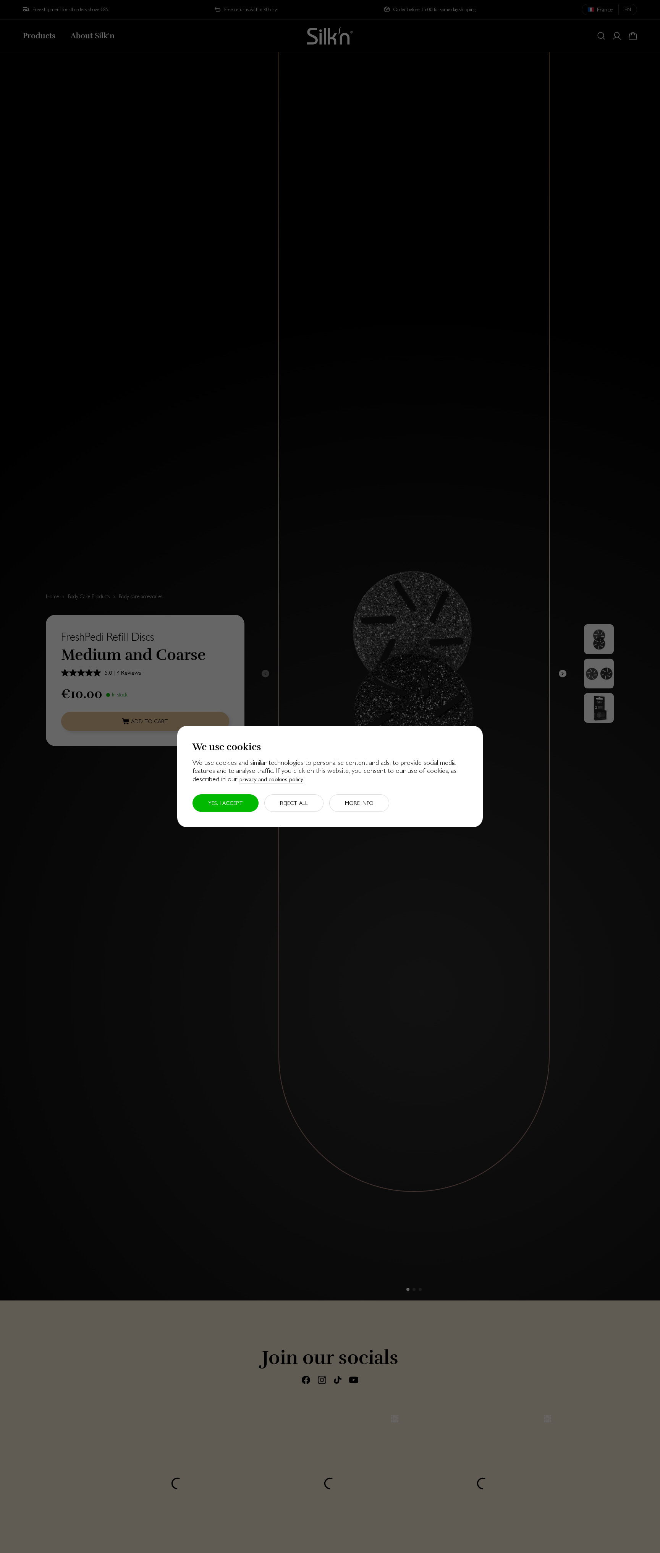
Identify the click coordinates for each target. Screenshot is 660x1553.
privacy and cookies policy (271, 779)
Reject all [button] (294, 803)
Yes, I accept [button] (225, 803)
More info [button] (359, 803)
